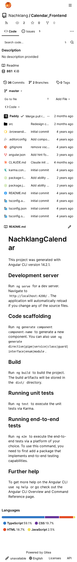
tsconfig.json (18, 208)
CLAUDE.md (17, 162)
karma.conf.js (18, 170)
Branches (41, 82)
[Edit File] (69, 226)
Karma (28, 408)
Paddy (14, 116)
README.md (17, 193)
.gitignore (15, 147)
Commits (16, 82)
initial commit (40, 131)
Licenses (55, 558)
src (11, 124)
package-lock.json (18, 177)
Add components (43, 139)
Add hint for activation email (50, 154)
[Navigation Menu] (70, 5)
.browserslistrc (18, 131)
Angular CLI (17, 264)
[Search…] (72, 42)
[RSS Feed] (6, 23)
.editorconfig (18, 139)
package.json (18, 185)
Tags (65, 82)
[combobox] (26, 99)
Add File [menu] (61, 99)
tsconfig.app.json (18, 200)
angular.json (17, 154)
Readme (13, 65)
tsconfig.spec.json (18, 216)
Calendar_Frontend (49, 15)
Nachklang (18, 15)
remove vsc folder (43, 147)
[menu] (15, 558)
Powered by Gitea (38, 552)
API (69, 558)
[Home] (8, 5)
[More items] (71, 31)
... (48, 116)
